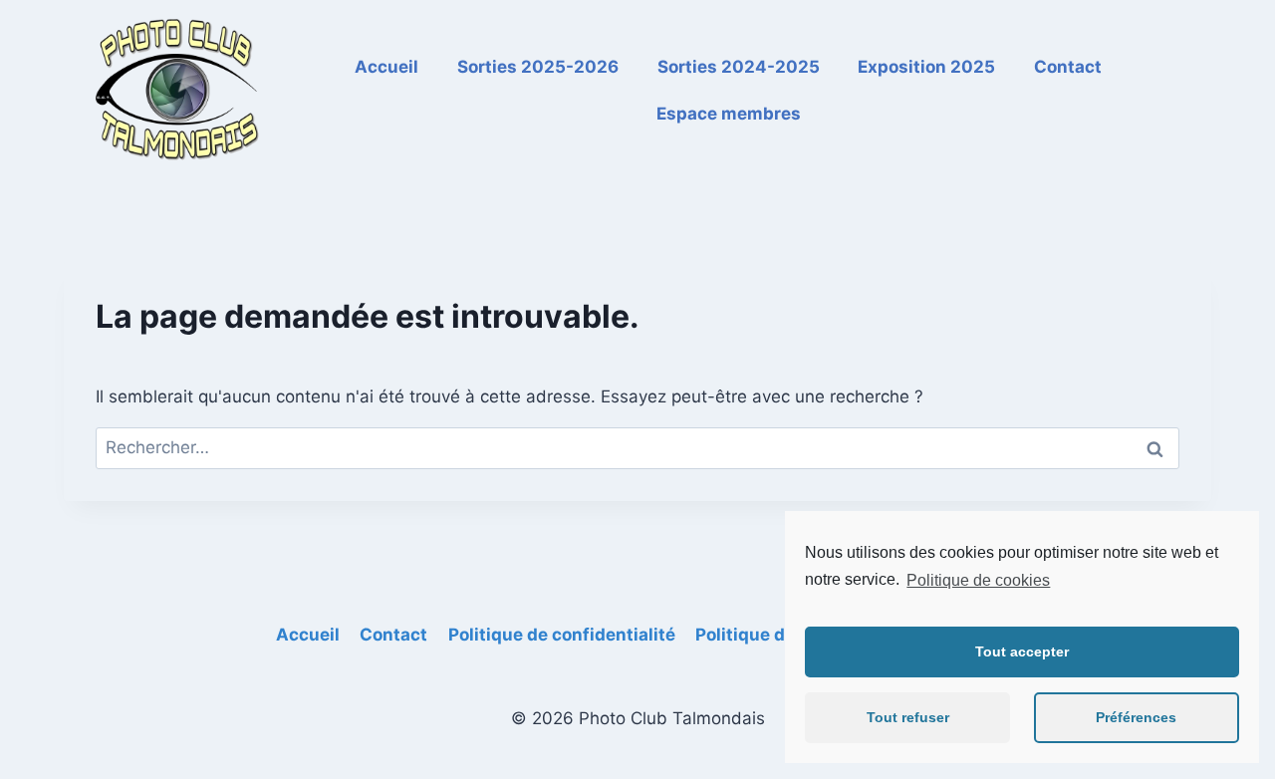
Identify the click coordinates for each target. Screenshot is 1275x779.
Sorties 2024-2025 (738, 67)
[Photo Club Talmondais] (178, 90)
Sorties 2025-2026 (538, 67)
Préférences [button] (1136, 717)
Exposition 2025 (926, 67)
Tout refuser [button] (908, 717)
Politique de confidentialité (561, 635)
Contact (1068, 67)
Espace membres (728, 114)
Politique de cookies (978, 580)
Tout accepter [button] (1022, 651)
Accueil (386, 67)
